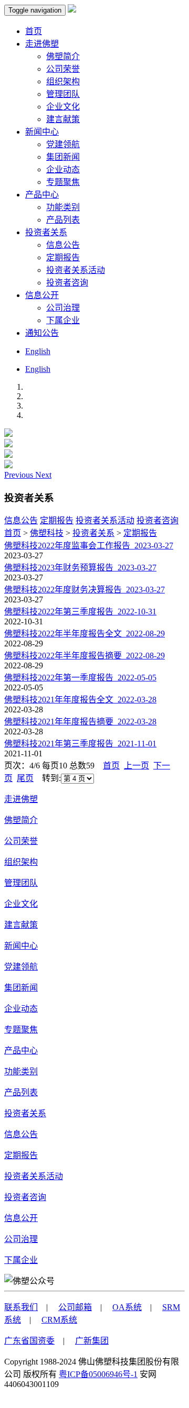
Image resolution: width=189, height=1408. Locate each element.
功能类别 (63, 207)
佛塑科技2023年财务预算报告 (80, 567)
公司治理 (63, 307)
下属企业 (63, 320)
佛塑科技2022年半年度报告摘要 (84, 655)
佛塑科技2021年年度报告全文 (80, 699)
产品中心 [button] (42, 194)
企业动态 (63, 169)
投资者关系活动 (75, 270)
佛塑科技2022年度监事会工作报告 (88, 545)
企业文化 (63, 106)
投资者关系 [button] (46, 232)
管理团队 (63, 94)
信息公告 (63, 244)
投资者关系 (93, 533)
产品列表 (63, 219)
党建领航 (63, 144)
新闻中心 (21, 945)
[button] (19, 474)
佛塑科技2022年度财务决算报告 (84, 589)
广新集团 (92, 1340)
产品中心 (21, 1050)
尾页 (25, 778)
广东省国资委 (29, 1340)
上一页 (136, 765)
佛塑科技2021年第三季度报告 (80, 743)
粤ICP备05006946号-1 (98, 1374)
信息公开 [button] (42, 295)
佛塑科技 (47, 533)
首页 (33, 31)
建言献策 (63, 119)
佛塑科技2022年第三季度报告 (80, 611)
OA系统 (127, 1307)
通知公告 (42, 332)
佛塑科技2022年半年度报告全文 (84, 633)
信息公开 (21, 1218)
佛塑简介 (63, 56)
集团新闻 (63, 156)
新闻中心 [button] (42, 131)
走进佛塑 (21, 799)
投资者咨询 (67, 282)
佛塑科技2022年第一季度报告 (80, 677)
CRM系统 (59, 1319)
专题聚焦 (63, 182)
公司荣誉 (63, 68)
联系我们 (21, 1307)
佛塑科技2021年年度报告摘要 (80, 721)
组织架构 (63, 81)
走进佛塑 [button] (42, 43)
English (37, 351)
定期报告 (63, 257)
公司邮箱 (75, 1307)
